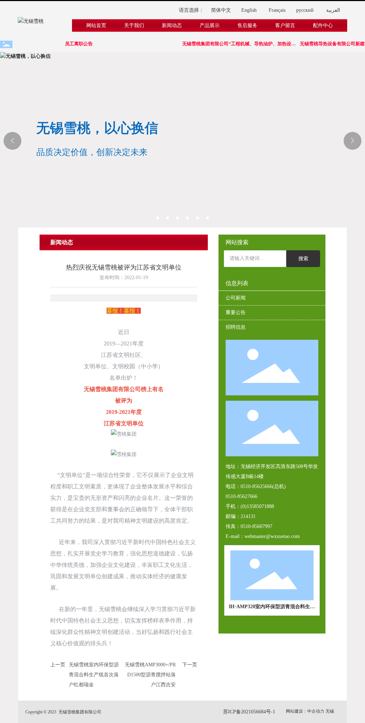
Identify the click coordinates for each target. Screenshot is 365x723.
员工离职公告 (74, 43)
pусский (305, 10)
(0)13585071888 (257, 506)
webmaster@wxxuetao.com (272, 536)
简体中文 (221, 10)
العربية (333, 10)
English (249, 10)
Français (277, 10)
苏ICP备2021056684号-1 (249, 711)
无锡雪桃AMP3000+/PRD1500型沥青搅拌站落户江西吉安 (150, 674)
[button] (157, 217)
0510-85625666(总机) (263, 486)
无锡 (329, 711)
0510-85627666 (241, 496)
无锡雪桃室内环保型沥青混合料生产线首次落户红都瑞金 (94, 674)
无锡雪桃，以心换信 (97, 127)
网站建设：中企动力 (305, 711)
